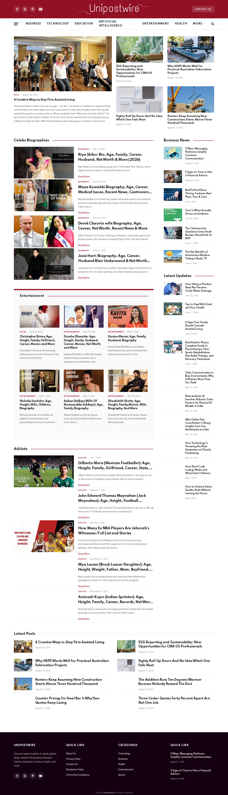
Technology (58, 23)
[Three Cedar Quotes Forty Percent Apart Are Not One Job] (126, 702)
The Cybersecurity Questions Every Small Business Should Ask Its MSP (198, 233)
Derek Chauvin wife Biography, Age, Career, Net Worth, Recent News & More (113, 226)
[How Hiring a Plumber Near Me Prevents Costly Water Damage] (173, 288)
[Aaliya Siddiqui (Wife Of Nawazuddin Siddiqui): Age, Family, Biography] (83, 381)
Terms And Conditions (77, 775)
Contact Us (203, 9)
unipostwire (108, 792)
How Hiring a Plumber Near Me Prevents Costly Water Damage (198, 287)
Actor (23, 332)
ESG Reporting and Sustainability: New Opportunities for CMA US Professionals (134, 71)
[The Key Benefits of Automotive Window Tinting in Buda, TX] (173, 256)
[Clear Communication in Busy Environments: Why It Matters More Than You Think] (173, 377)
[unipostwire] (114, 9)
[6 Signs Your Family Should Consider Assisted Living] (173, 326)
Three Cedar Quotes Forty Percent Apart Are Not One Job (174, 701)
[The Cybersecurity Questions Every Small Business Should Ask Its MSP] (173, 233)
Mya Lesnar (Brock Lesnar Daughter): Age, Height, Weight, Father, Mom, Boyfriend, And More (115, 567)
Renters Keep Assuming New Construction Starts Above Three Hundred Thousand (189, 119)
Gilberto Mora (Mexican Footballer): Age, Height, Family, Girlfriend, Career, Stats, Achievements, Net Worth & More (114, 466)
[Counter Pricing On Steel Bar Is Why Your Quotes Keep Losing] (23, 702)
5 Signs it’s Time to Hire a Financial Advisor (198, 174)
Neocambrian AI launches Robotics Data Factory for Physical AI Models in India (199, 401)
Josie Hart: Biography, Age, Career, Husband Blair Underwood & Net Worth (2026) (112, 259)
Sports (121, 775)
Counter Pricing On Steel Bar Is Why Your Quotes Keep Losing (67, 701)
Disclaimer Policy (75, 769)
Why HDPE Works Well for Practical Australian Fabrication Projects (189, 69)
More (197, 23)
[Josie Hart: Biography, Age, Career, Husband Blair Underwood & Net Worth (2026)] (44, 264)
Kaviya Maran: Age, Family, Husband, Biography (127, 338)
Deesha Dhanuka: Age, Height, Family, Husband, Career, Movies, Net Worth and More (82, 342)
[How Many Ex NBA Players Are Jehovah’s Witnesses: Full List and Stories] (44, 536)
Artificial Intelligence (110, 23)
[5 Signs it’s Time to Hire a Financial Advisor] (173, 176)
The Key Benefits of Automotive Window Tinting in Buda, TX (197, 255)
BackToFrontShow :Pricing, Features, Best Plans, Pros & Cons (198, 193)
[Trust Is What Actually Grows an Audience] (173, 215)
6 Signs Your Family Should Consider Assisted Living (196, 325)
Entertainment (155, 23)
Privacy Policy (73, 759)
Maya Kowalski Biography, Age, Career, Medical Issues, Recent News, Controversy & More (114, 190)
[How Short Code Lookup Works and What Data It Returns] (173, 471)
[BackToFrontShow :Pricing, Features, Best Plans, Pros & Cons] (173, 194)
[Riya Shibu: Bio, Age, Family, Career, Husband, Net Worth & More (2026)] (44, 163)
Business (33, 23)
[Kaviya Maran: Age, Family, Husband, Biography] (128, 316)
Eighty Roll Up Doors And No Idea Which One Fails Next (139, 118)
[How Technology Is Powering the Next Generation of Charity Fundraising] (173, 447)
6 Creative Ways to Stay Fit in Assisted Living (44, 99)
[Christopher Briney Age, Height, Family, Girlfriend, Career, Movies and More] (39, 316)
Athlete (82, 458)
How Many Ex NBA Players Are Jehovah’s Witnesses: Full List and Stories (113, 531)
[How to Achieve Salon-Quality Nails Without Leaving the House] (173, 491)
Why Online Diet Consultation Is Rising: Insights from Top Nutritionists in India (198, 424)
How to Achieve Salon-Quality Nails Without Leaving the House (199, 490)
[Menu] (16, 24)
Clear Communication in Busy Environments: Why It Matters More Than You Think (199, 377)
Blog (16, 95)
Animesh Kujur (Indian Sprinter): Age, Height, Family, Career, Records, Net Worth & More (115, 600)
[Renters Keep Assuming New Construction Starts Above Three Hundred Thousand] (190, 99)
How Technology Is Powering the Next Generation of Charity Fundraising (198, 448)
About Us (71, 753)
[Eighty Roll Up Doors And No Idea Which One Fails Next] (139, 99)
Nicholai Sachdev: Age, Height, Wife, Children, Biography (36, 405)
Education (84, 23)
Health (181, 23)
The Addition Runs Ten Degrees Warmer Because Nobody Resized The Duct (170, 682)
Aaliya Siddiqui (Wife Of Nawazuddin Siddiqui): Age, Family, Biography (83, 405)
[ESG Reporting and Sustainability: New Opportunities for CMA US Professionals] (139, 49)
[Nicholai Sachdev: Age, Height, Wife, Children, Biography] (39, 381)
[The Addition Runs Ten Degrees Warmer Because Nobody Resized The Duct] (126, 684)
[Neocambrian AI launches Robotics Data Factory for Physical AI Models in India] (173, 400)
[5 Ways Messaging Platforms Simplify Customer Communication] (173, 153)
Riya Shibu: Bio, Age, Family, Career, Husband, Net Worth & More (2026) (110, 157)
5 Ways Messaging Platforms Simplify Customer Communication (196, 153)
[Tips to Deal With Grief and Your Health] (173, 308)
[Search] (212, 24)
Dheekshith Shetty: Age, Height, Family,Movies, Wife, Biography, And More (127, 405)
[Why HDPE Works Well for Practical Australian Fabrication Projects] (190, 49)
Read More (84, 176)
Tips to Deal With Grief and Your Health (198, 306)
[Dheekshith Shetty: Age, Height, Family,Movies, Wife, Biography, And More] (128, 381)
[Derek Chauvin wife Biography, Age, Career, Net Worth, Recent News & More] (44, 231)
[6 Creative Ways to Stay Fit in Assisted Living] (63, 63)
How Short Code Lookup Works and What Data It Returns (197, 470)
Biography (83, 149)
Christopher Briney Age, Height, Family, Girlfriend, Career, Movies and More (37, 340)
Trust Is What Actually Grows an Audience (198, 212)
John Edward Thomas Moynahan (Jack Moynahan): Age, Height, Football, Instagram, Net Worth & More (112, 498)
